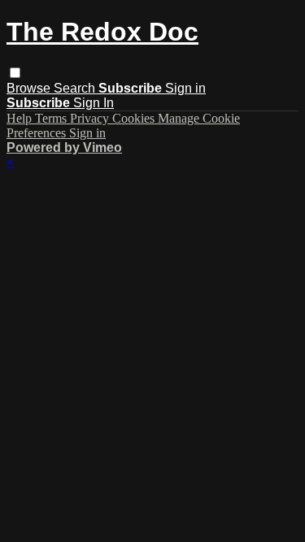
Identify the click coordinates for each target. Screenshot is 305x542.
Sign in (185, 88)
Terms (52, 118)
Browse (30, 88)
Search (76, 88)
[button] (15, 72)
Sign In (93, 103)
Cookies (135, 118)
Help (21, 118)
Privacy (91, 118)
